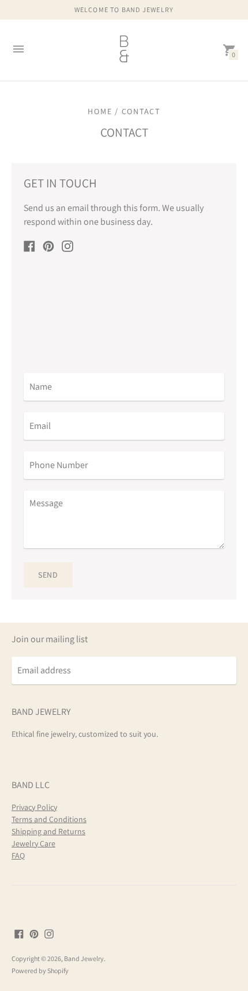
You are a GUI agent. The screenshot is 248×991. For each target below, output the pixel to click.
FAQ (18, 855)
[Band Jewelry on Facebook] (29, 245)
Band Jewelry (84, 958)
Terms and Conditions (49, 819)
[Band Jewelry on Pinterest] (48, 245)
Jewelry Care (33, 843)
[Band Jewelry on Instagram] (67, 245)
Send (48, 575)
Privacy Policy (34, 807)
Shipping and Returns (48, 831)
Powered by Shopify (40, 970)
